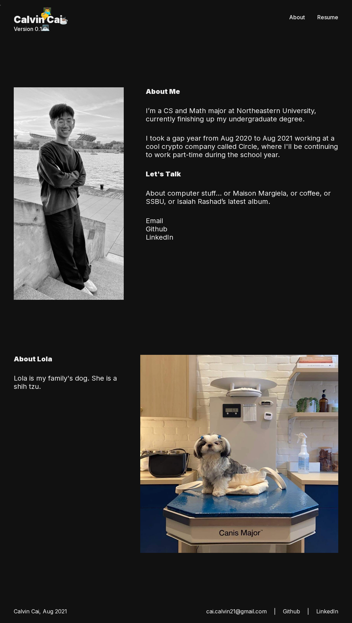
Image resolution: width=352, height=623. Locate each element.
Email (154, 221)
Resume (327, 17)
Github (156, 229)
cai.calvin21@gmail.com (236, 611)
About (297, 17)
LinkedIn (159, 237)
